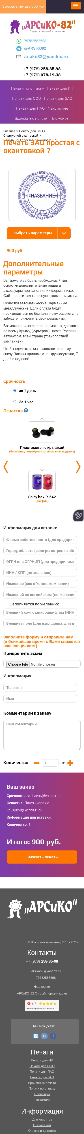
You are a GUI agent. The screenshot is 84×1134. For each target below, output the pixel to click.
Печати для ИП (60, 88)
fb (53, 1035)
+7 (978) (42, 68)
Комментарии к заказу (27, 713)
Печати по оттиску (27, 88)
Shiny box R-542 (42, 499)
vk (44, 1035)
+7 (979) (42, 75)
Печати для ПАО (30, 108)
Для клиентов (42, 1119)
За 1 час (26, 402)
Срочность (14, 381)
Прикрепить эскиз (22, 653)
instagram (35, 1035)
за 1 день (27, 390)
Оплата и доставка (42, 1130)
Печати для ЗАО (58, 98)
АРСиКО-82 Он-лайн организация (42, 993)
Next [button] (78, 467)
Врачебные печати (31, 118)
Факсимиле (58, 108)
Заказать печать (42, 857)
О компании (42, 1125)
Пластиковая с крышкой (42, 449)
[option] (42, 466)
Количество (15, 762)
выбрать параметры (32, 232)
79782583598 (35, 41)
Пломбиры (59, 118)
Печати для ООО (26, 98)
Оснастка (13, 410)
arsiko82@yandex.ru (46, 56)
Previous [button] (5, 467)
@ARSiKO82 (35, 48)
